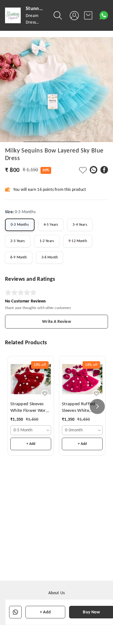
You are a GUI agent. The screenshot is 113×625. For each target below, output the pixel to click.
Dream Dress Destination (36, 22)
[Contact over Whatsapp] (104, 15)
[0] (88, 15)
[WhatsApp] (93, 170)
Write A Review (56, 321)
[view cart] (88, 15)
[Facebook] (104, 170)
